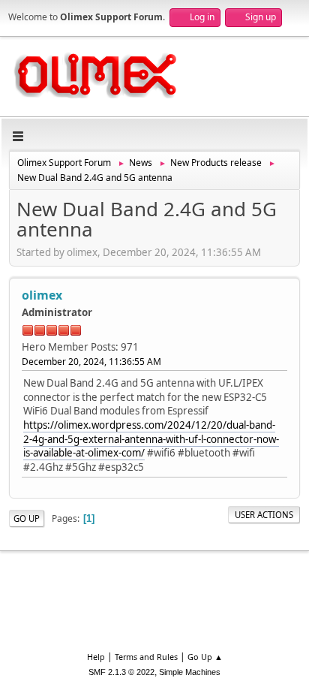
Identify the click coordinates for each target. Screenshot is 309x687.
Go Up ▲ (205, 656)
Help (96, 656)
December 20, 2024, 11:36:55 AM (91, 361)
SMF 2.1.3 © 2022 (121, 671)
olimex (42, 295)
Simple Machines (189, 671)
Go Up (27, 518)
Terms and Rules (146, 656)
